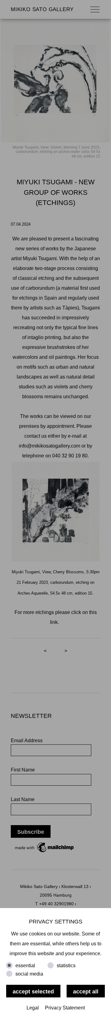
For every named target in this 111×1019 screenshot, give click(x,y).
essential (25, 965)
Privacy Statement (65, 1007)
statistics (66, 965)
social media (29, 973)
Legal (33, 1007)
